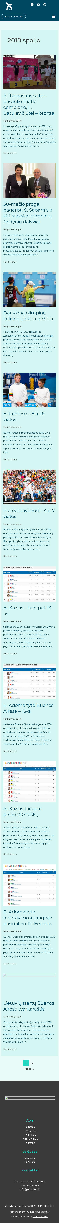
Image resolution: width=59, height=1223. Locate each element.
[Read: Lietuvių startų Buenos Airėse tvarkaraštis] (29, 985)
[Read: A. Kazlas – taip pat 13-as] (29, 583)
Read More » (10, 152)
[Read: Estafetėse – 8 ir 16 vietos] (29, 389)
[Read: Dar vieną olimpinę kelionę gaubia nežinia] (29, 289)
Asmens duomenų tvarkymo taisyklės (29, 1211)
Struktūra (31, 1135)
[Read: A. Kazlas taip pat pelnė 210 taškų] (29, 781)
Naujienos (8, 120)
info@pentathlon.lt (30, 1189)
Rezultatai (30, 1162)
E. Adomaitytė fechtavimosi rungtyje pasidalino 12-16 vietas (27, 917)
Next (29, 1068)
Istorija (31, 1143)
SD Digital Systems (40, 1216)
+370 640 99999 (30, 1185)
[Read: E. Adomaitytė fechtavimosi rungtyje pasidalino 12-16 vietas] (29, 885)
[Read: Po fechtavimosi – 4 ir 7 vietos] (29, 486)
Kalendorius (30, 1158)
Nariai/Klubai (31, 1139)
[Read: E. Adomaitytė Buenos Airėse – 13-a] (29, 681)
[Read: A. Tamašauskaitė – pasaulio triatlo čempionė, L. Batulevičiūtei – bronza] (29, 71)
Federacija (30, 1126)
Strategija (32, 1131)
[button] (53, 16)
